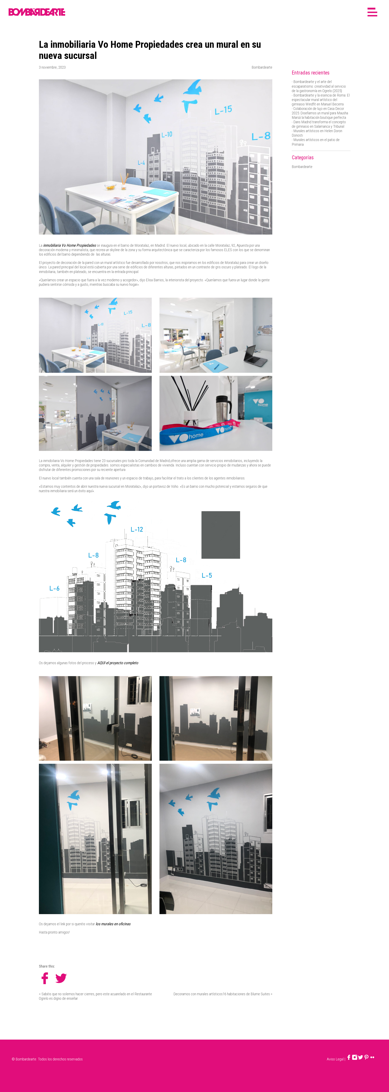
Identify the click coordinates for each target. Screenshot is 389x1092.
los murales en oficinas (113, 924)
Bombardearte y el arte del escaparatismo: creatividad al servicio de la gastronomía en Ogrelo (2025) (319, 86)
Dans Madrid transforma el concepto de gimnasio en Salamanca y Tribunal (319, 124)
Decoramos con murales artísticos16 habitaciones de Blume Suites (221, 994)
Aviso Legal (335, 1059)
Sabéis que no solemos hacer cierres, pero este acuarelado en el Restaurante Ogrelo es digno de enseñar (95, 996)
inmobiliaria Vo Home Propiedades (69, 245)
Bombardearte (262, 67)
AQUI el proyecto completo (117, 663)
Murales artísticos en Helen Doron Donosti (317, 133)
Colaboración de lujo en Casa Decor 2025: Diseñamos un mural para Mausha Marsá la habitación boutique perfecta (320, 113)
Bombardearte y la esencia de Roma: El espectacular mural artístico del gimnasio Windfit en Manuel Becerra (321, 99)
